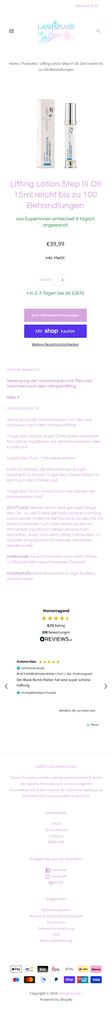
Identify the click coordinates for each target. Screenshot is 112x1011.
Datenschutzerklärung (56, 928)
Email (58, 882)
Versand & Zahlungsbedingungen (56, 916)
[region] (56, 686)
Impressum (56, 922)
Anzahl (45, 279)
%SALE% (56, 836)
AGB (56, 934)
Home (14, 63)
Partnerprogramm (56, 910)
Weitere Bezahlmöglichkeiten (55, 344)
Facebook (58, 870)
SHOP (56, 824)
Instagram (58, 876)
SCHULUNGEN (56, 830)
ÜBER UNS (56, 842)
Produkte (29, 63)
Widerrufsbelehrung (56, 940)
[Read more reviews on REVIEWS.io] (56, 639)
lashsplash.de (69, 993)
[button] (6, 686)
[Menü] (11, 31)
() (87, 6)
